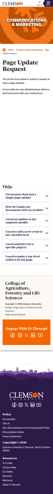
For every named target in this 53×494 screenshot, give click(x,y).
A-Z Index (8, 462)
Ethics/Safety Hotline (13, 432)
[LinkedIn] (33, 336)
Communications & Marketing (29, 49)
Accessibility (9, 419)
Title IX (6, 423)
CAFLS (11, 49)
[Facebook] (13, 336)
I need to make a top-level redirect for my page (22, 257)
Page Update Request (15, 314)
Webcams (8, 480)
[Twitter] (26, 336)
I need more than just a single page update (20, 195)
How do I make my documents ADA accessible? (24, 208)
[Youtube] (39, 406)
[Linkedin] (32, 406)
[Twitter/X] (26, 406)
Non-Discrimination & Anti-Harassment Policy (26, 427)
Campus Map (9, 467)
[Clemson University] (13, 4)
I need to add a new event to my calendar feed (24, 233)
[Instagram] (20, 336)
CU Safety (8, 471)
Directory (7, 475)
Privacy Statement (12, 436)
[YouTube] (40, 336)
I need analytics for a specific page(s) (19, 245)
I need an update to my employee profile (20, 220)
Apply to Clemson (12, 484)
